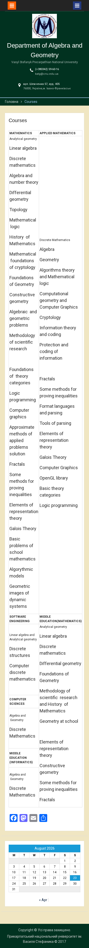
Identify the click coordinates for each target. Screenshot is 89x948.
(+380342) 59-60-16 (47, 69)
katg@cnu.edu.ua (46, 73)
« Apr (43, 900)
